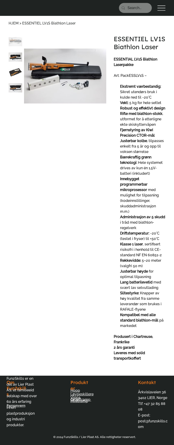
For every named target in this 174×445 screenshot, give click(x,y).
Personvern (16, 405)
